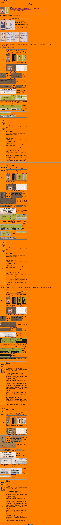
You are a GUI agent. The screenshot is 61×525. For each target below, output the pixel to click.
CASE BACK (13, 173)
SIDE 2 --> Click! (24, 173)
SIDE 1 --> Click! (19, 173)
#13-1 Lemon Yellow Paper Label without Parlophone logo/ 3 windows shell (19, 8)
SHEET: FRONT (3, 19)
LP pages (10, 19)
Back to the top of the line (3, 17)
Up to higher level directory (36, 8)
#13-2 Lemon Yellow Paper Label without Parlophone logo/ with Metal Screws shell (20, 9)
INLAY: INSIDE (22, 183)
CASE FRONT (8, 173)
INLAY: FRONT (11, 183)
